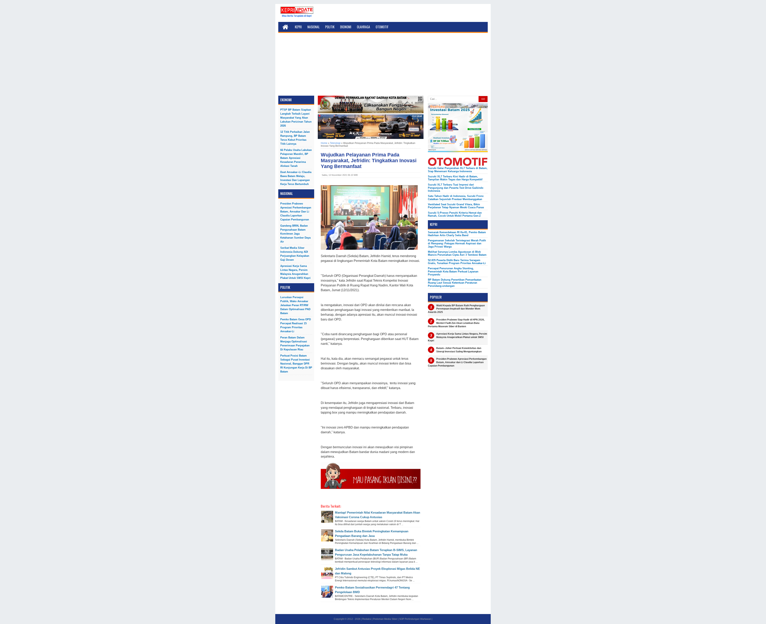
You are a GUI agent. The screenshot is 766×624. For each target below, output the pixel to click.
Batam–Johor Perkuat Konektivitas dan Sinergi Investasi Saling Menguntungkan (459, 350)
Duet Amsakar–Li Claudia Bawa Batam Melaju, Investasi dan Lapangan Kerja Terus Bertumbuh (295, 178)
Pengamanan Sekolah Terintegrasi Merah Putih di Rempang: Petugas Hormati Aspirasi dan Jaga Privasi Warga (457, 243)
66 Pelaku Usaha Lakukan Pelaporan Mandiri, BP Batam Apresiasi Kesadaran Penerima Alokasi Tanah (296, 157)
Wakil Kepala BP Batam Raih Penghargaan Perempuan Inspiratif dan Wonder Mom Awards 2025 (456, 309)
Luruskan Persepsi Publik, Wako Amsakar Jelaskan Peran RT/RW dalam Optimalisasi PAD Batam (295, 305)
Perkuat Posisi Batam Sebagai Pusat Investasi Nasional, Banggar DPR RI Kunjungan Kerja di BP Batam (296, 363)
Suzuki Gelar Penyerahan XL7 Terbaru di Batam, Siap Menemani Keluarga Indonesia (458, 170)
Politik (330, 27)
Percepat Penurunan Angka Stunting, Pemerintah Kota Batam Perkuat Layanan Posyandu (453, 271)
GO (483, 99)
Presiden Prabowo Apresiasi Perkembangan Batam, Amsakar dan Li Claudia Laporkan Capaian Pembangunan (295, 211)
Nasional (313, 27)
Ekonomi (345, 27)
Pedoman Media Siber (385, 619)
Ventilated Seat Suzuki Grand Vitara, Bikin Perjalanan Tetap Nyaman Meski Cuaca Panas (456, 206)
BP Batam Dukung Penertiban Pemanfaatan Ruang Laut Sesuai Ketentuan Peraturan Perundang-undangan (454, 282)
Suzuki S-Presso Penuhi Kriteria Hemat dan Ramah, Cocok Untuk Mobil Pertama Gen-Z (455, 214)
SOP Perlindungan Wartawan (415, 619)
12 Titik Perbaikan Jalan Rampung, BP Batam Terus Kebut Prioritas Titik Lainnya (295, 137)
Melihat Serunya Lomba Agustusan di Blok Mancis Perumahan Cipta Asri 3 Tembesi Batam (457, 253)
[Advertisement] (383, 66)
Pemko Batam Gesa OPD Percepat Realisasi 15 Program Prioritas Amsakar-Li (295, 325)
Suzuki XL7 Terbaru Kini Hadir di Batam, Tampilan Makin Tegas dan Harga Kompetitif (455, 178)
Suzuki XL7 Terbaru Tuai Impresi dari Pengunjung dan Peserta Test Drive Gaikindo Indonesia (455, 187)
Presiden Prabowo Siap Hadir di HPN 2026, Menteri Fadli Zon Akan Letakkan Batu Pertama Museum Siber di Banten (456, 323)
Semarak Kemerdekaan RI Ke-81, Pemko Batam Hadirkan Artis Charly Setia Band (457, 234)
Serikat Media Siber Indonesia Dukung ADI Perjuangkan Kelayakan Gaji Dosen (294, 253)
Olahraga (363, 27)
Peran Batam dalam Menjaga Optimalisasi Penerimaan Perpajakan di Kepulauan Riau (295, 343)
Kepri (298, 27)
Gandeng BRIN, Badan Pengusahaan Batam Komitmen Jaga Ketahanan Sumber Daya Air (295, 233)
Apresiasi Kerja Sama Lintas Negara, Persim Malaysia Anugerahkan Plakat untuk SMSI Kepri (295, 271)
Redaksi (366, 619)
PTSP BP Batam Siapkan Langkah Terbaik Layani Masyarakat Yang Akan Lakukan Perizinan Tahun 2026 (296, 117)
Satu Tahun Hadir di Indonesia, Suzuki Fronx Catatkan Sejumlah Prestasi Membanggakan (456, 197)
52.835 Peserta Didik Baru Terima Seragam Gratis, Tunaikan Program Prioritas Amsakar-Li (457, 262)
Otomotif (382, 27)
